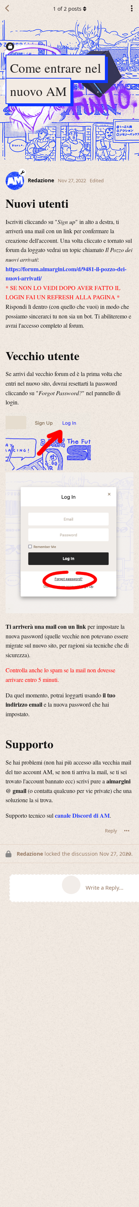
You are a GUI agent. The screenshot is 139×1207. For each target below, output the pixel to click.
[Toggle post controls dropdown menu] (126, 831)
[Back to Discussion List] (7, 8)
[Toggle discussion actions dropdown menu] (131, 8)
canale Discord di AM (82, 815)
